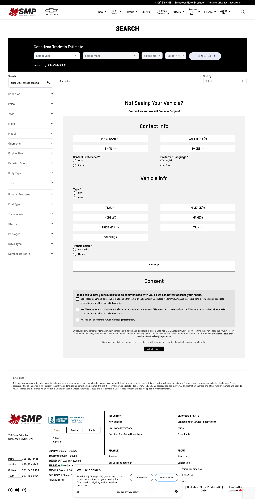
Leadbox (234, 490)
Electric (130, 11)
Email (80, 160)
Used (80, 197)
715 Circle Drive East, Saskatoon (224, 2)
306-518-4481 (30, 458)
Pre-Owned (114, 12)
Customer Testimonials (190, 468)
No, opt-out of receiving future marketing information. (108, 319)
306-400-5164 (30, 475)
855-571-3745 (30, 464)
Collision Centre (57, 440)
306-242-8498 (30, 470)
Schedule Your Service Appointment (197, 421)
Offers (177, 11)
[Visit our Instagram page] (24, 490)
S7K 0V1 (28, 438)
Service (74, 430)
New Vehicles (115, 421)
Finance (208, 11)
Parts (92, 430)
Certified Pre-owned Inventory (125, 434)
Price (11, 104)
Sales (57, 430)
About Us (223, 12)
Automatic (83, 249)
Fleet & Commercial (163, 12)
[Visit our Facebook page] (10, 490)
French (169, 165)
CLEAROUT (147, 11)
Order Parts (184, 434)
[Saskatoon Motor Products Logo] (22, 11)
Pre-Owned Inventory (120, 427)
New (100, 11)
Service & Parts (193, 12)
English (169, 160)
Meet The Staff (186, 475)
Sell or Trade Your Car (120, 462)
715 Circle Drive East (19, 435)
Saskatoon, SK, (16, 438)
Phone (81, 165)
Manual (81, 254)
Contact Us (184, 462)
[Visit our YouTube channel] (17, 490)
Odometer (14, 143)
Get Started (203, 56)
